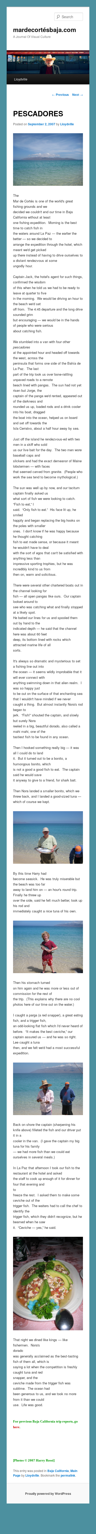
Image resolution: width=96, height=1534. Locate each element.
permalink (68, 1475)
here (16, 1427)
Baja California (58, 1470)
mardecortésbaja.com (44, 29)
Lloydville (20, 79)
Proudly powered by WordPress (48, 1493)
